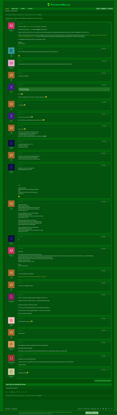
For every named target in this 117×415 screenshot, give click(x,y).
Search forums (14, 10)
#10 (109, 153)
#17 (109, 294)
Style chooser (7, 408)
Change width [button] (14, 408)
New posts (7, 10)
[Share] (108, 23)
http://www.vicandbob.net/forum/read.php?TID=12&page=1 (32, 276)
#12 (109, 201)
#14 (109, 248)
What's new (15, 8)
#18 (109, 318)
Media (22, 8)
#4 (109, 73)
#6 (109, 102)
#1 (109, 23)
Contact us (80, 408)
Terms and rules (86, 408)
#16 (109, 282)
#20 (109, 342)
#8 (109, 125)
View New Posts (30, 26)
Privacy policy (93, 408)
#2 (109, 48)
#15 (109, 270)
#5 (109, 85)
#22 (109, 369)
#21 (109, 356)
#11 (109, 165)
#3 (109, 61)
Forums (7, 8)
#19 (109, 330)
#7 (109, 114)
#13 (109, 236)
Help (98, 408)
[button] (19, 9)
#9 (109, 141)
